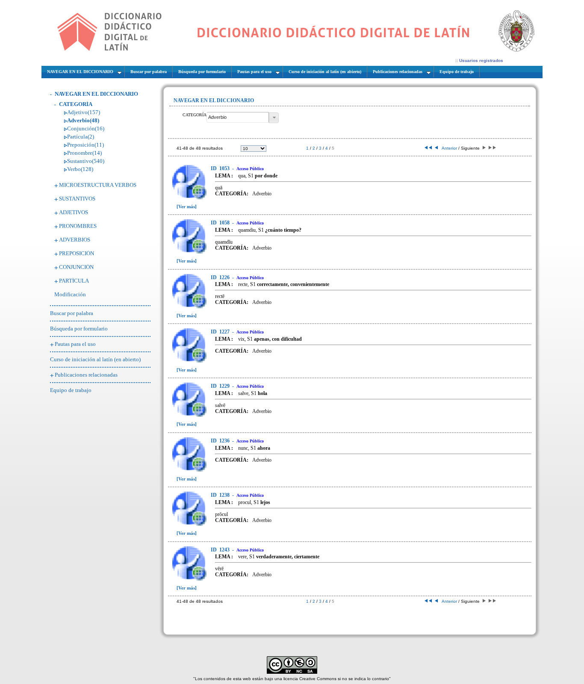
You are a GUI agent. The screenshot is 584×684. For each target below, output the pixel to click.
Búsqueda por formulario (79, 328)
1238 (221, 495)
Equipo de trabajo (70, 390)
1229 (221, 386)
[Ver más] (187, 206)
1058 (221, 223)
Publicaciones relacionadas (86, 374)
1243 (221, 550)
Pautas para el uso (75, 344)
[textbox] (237, 117)
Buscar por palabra (71, 313)
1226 (221, 277)
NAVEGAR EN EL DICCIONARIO (96, 94)
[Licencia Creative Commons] (292, 672)
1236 (221, 441)
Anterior (447, 148)
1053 (221, 168)
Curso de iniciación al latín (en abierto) (95, 359)
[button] (274, 117)
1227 (221, 332)
